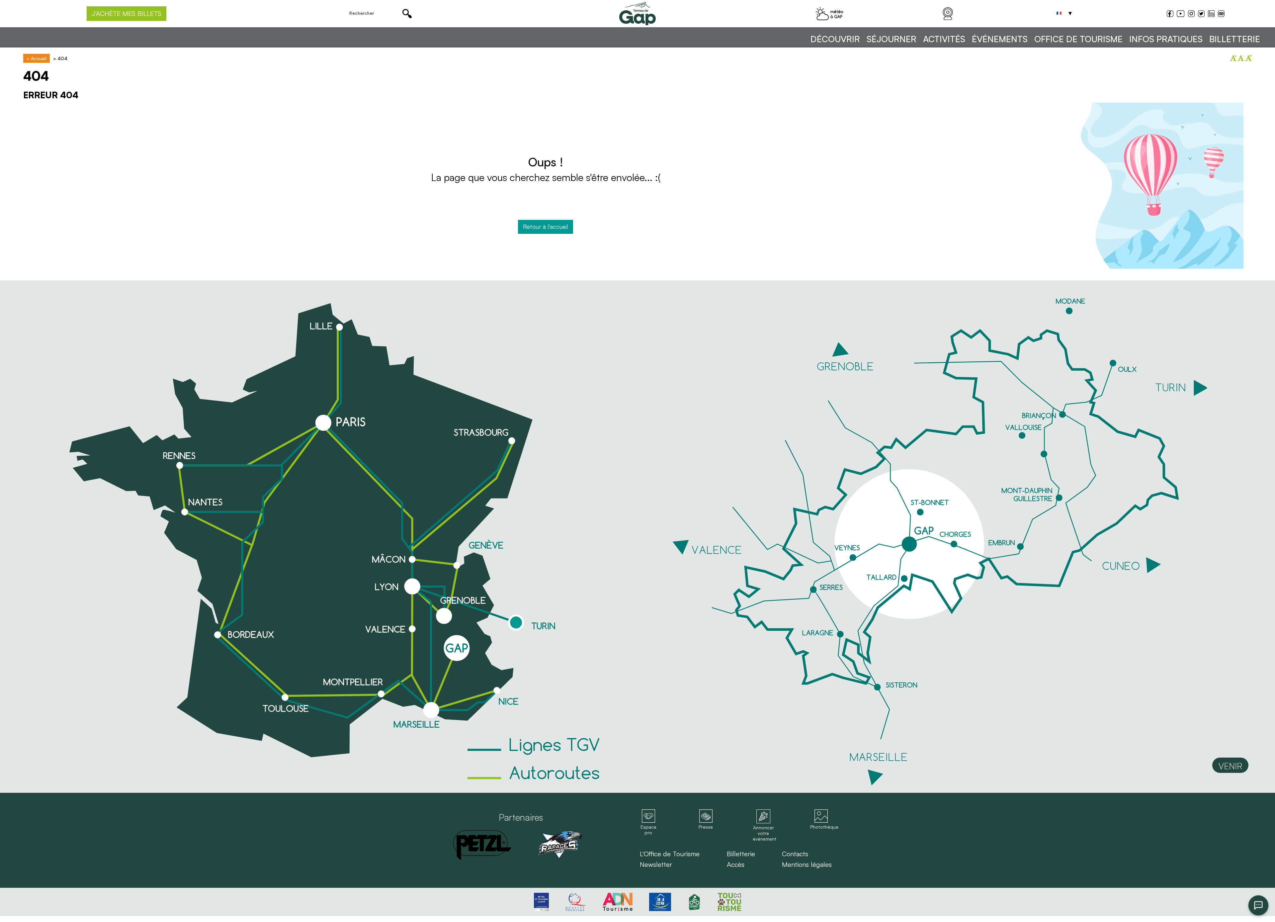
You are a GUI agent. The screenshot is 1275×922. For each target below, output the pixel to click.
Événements (1000, 39)
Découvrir (835, 39)
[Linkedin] (1211, 13)
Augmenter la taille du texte (1233, 58)
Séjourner (891, 39)
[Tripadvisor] (1221, 14)
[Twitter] (1201, 14)
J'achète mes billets (126, 13)
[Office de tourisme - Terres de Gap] (637, 13)
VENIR (1230, 766)
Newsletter (656, 865)
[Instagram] (1191, 14)
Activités (944, 39)
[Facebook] (1170, 14)
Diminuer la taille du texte (1240, 58)
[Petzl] (482, 845)
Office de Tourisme (1078, 39)
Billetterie (1234, 39)
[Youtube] (1180, 14)
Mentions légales (807, 865)
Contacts (795, 854)
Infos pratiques (1166, 39)
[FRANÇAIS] (1059, 13)
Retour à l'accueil (545, 226)
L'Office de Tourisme (670, 854)
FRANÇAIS (1059, 13)
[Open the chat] (1258, 905)
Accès (735, 865)
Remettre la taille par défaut (1248, 58)
